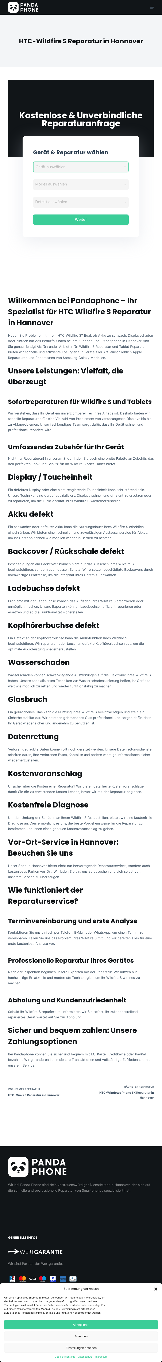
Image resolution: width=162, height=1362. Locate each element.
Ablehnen (81, 1336)
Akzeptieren (81, 1324)
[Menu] (152, 7)
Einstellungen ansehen (81, 1348)
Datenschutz (85, 1356)
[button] (156, 1289)
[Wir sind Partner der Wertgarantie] (81, 1249)
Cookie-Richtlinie (65, 1356)
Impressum (101, 1356)
